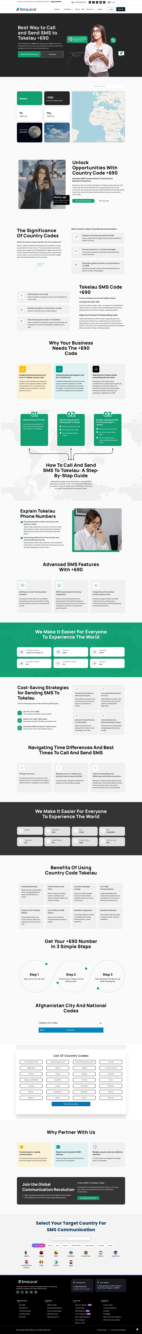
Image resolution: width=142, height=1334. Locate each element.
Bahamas (111, 1086)
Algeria (84, 1068)
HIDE (100, 1023)
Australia (31, 1086)
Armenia (84, 1080)
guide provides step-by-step (110, 187)
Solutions (57, 9)
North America (76, 1245)
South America (89, 1245)
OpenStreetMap (113, 141)
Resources (89, 9)
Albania (57, 1068)
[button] (122, 135)
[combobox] (108, 86)
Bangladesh (58, 1092)
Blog (83, 9)
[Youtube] (100, 2)
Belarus (111, 1092)
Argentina (57, 1080)
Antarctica (110, 1074)
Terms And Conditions (118, 1330)
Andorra (31, 1074)
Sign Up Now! (56, 1)
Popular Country (39, 1245)
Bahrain (31, 1092)
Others (110, 1245)
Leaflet (100, 141)
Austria (57, 1086)
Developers (67, 9)
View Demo (52, 54)
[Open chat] (137, 1329)
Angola (57, 1074)
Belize (58, 1098)
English (113, 2)
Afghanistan (31, 1068)
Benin (84, 1098)
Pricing (77, 9)
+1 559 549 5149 (80, 2)
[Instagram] (93, 2)
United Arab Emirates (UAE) (84, 1062)
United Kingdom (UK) (57, 1062)
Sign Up (120, 9)
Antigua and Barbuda (31, 1080)
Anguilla (84, 1074)
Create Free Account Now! (29, 54)
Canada (111, 1062)
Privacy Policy (102, 1330)
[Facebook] (90, 2)
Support (99, 9)
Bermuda (111, 1098)
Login (111, 9)
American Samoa (111, 1068)
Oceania (101, 1245)
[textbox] (108, 86)
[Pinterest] (97, 2)
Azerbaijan (84, 1086)
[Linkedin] (104, 2)
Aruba (111, 1080)
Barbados (84, 1092)
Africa (50, 1245)
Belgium (31, 1098)
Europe (65, 1245)
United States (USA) (31, 1062)
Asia (57, 1245)
